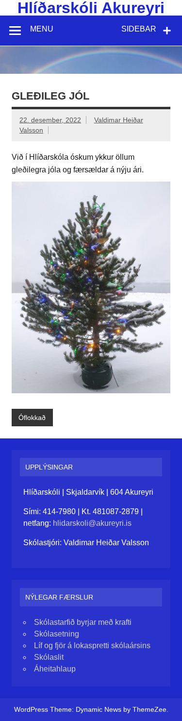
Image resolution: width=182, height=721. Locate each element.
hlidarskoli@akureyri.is (92, 523)
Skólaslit (49, 657)
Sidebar (138, 29)
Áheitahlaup (55, 669)
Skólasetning (56, 634)
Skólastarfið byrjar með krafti (83, 622)
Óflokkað (32, 417)
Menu (41, 29)
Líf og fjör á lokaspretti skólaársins (92, 645)
